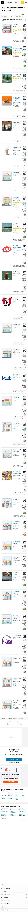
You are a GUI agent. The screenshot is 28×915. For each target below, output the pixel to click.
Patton (9, 718)
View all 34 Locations (24, 127)
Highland (3, 792)
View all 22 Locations (24, 79)
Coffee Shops (4, 811)
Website (14, 31)
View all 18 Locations (24, 52)
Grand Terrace (16, 796)
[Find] (22, 2)
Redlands (10, 795)
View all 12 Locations (24, 477)
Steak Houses (22, 811)
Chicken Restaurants (13, 812)
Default (23, 14)
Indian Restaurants (13, 815)
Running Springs (16, 799)
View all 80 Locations (24, 329)
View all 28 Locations (24, 177)
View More (24, 819)
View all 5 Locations (24, 379)
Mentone (10, 798)
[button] (26, 2)
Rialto (16, 792)
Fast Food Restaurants (17, 28)
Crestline (3, 798)
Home (2, 718)
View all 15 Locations (24, 277)
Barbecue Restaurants (3, 815)
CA (5, 718)
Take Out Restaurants (22, 809)
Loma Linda (3, 795)
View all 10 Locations (24, 102)
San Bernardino (10, 793)
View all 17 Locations (24, 354)
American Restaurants (3, 818)
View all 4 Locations (24, 402)
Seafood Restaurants (22, 815)
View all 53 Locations (24, 152)
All (12, 16)
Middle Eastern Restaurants (4, 809)
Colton (23, 792)
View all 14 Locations (24, 251)
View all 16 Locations (24, 303)
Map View (6, 16)
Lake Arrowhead (24, 796)
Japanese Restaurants (13, 809)
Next (21, 724)
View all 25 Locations (24, 202)
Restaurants (14, 718)
